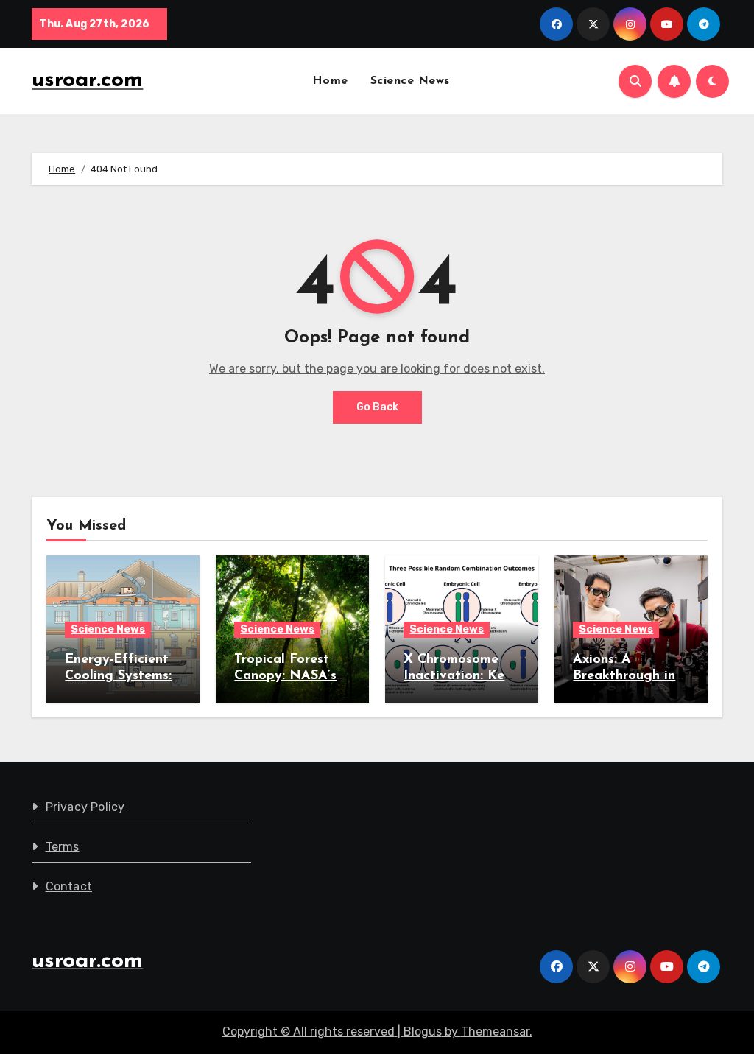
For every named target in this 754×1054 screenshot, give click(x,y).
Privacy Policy (85, 807)
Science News (410, 81)
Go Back (377, 407)
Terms (63, 847)
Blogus (423, 1032)
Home (330, 81)
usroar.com (87, 80)
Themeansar (495, 1032)
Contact (69, 886)
